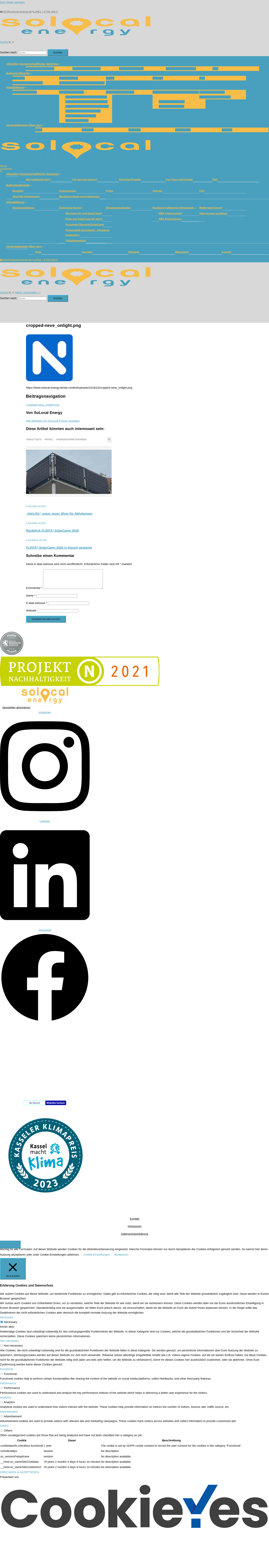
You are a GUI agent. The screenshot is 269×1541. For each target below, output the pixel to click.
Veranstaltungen (17, 125)
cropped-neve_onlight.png (43, 404)
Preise (110, 78)
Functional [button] (6, 1369)
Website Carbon (55, 1102)
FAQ (215, 68)
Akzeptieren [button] (121, 1254)
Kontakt (227, 129)
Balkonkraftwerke (18, 73)
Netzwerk (134, 129)
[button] (7, 42)
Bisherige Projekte (131, 68)
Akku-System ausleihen (215, 97)
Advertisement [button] (9, 1411)
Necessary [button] (6, 1317)
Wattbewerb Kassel (212, 92)
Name (30, 595)
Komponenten (68, 78)
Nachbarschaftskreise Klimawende (176, 92)
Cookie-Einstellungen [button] (96, 1254)
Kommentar (34, 588)
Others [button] (4, 1425)
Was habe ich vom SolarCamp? (86, 97)
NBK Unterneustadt (172, 101)
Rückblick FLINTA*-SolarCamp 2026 (52, 530)
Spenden (88, 129)
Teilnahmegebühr (77, 120)
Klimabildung (15, 87)
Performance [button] (8, 1383)
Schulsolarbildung (24, 92)
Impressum (135, 1226)
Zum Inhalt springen (12, 2)
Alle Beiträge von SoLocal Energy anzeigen (53, 420)
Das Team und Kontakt (181, 68)
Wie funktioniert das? (40, 68)
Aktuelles (12, 64)
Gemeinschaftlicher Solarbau (38, 64)
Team (38, 129)
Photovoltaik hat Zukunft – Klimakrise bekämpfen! (87, 232)
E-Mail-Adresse (36, 603)
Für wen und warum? (86, 68)
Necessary (10, 1322)
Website (31, 610)
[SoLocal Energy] (78, 37)
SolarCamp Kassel (71, 92)
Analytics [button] (5, 1397)
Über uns (35, 125)
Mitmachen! (183, 129)
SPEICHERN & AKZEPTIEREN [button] (19, 1472)
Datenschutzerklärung (134, 1233)
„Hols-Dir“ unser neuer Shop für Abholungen (59, 513)
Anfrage (158, 78)
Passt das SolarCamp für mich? (86, 101)
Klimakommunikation (120, 92)
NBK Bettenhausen (171, 106)
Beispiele (18, 78)
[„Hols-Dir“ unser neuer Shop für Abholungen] (69, 496)
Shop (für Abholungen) (27, 82)
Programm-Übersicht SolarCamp (87, 106)
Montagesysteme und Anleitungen (82, 82)
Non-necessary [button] (9, 1340)
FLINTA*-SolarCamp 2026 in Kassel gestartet (59, 547)
